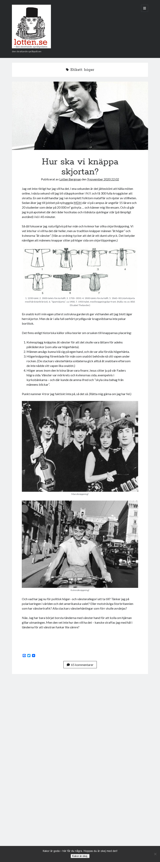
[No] (155, 854)
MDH (78, 202)
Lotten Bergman (70, 179)
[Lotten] (31, 47)
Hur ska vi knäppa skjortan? (80, 116)
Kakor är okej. (80, 856)
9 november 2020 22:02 (103, 179)
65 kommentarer (82, 665)
